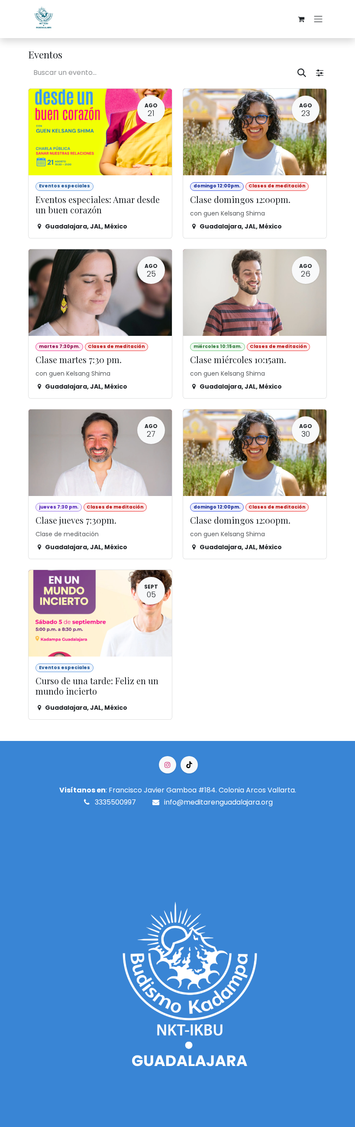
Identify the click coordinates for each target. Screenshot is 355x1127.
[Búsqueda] (302, 72)
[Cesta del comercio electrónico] (301, 19)
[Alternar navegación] (318, 19)
